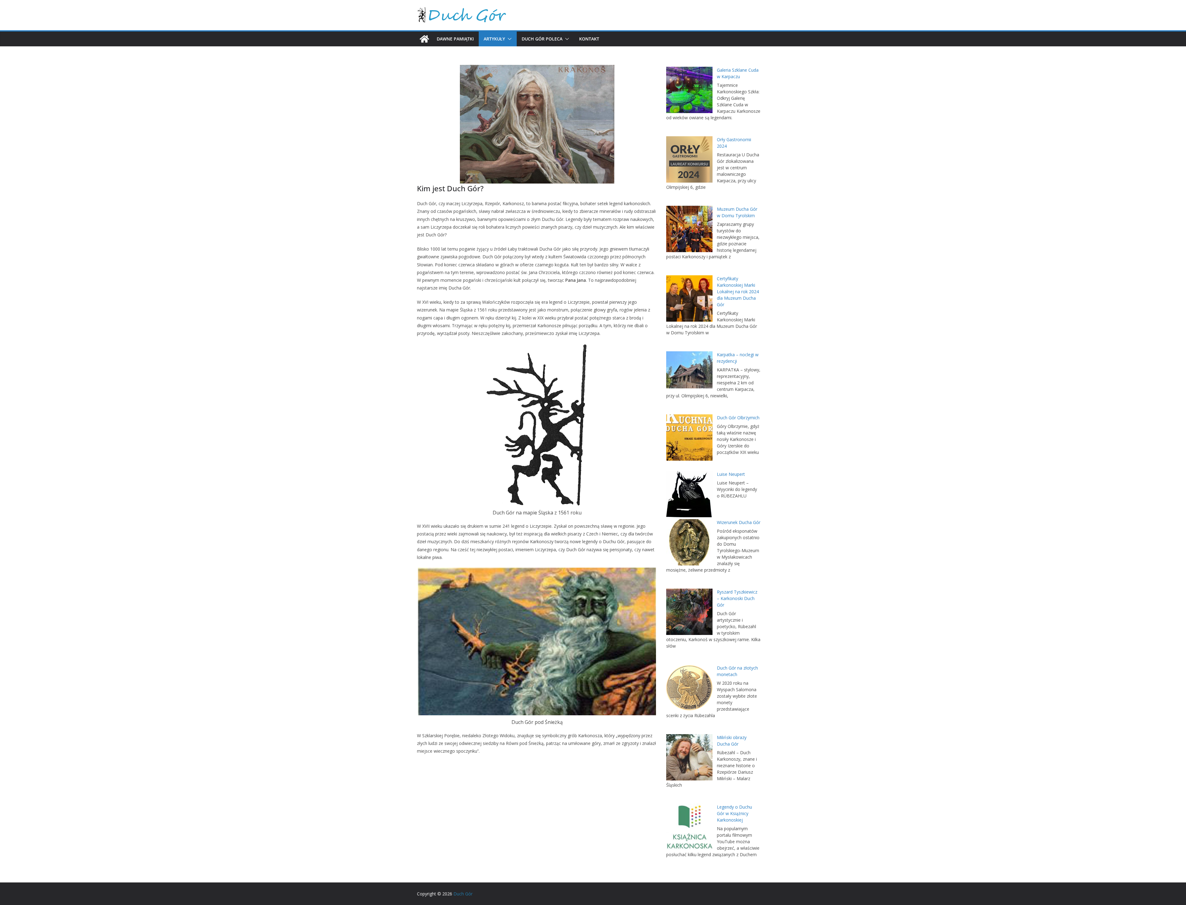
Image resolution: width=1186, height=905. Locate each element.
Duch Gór (463, 894)
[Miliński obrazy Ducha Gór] (689, 757)
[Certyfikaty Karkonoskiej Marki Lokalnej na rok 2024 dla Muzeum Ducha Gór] (689, 298)
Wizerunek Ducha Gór (738, 522)
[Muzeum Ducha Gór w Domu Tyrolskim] (689, 229)
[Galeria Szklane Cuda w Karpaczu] (689, 90)
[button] (508, 39)
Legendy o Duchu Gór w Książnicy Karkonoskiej (734, 813)
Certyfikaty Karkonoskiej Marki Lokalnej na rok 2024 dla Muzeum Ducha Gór (738, 291)
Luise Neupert (731, 474)
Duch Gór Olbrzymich (738, 418)
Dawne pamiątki (455, 39)
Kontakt (589, 39)
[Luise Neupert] (689, 494)
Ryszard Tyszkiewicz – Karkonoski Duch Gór (737, 598)
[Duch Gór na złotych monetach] (689, 688)
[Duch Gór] (424, 39)
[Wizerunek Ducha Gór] (689, 542)
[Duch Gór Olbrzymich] (689, 437)
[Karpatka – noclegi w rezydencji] (689, 369)
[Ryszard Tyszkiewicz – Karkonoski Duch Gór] (689, 612)
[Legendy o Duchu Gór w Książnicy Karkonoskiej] (689, 827)
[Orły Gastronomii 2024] (689, 159)
